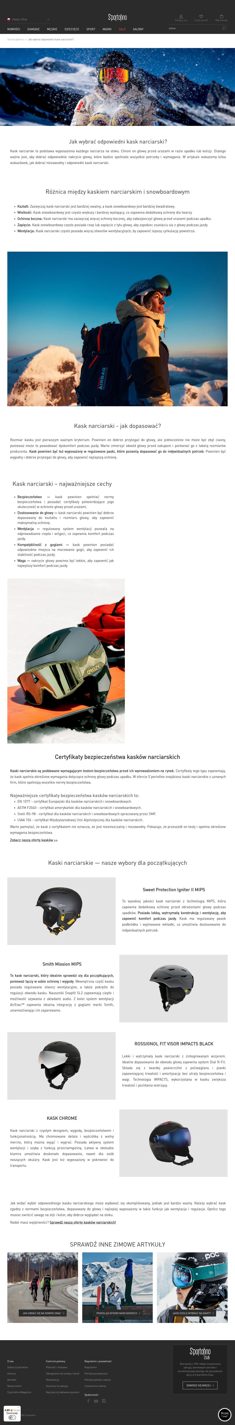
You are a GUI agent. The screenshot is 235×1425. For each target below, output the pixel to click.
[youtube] (96, 1400)
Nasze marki (14, 1385)
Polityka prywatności (96, 1373)
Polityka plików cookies (97, 1379)
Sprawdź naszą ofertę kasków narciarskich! (83, 1222)
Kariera (11, 1373)
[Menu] (18, 1408)
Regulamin (90, 1367)
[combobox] (198, 28)
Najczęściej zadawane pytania (62, 1392)
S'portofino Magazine (19, 1392)
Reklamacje (52, 1379)
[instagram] (104, 1400)
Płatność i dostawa (56, 1367)
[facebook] (88, 1400)
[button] (28, 20)
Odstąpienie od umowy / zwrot (62, 1373)
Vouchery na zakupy (57, 1385)
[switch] (12, 1417)
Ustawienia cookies (95, 1385)
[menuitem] (13, 29)
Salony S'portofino (17, 1367)
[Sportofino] (117, 17)
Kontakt (11, 1379)
